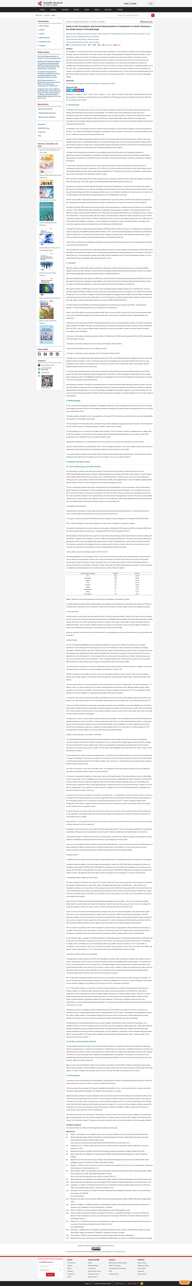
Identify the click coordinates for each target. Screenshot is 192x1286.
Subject (70, 1265)
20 (91, 1060)
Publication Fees (45, 41)
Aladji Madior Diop (83, 36)
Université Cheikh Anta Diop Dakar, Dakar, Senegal (83, 42)
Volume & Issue (114, 1274)
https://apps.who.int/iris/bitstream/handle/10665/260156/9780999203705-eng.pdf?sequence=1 (100, 1143)
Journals (65, 10)
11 (118, 273)
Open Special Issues (45, 109)
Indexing (42, 45)
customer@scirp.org (47, 365)
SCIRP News (118, 1283)
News (86, 10)
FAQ (39, 136)
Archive (41, 34)
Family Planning (71, 83)
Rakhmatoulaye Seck (118, 34)
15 (120, 482)
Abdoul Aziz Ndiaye (90, 34)
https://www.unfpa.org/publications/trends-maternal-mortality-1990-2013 (93, 1176)
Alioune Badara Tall (104, 34)
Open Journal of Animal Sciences (50, 298)
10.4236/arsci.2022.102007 (78, 45)
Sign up (87, 1283)
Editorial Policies (93, 1265)
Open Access (142, 1263)
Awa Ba (128, 34)
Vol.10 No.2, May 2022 (97, 22)
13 (144, 371)
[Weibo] (57, 354)
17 (84, 607)
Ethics (90, 1263)
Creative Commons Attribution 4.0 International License (111, 1251)
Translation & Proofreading (117, 1268)
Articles (53, 10)
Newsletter (41, 124)
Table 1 (68, 523)
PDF (89, 45)
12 (95, 366)
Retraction (141, 1271)
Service (112, 1260)
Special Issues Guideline (46, 117)
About (96, 10)
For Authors (92, 1268)
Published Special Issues (47, 113)
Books (76, 10)
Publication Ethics (143, 1265)
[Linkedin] (51, 354)
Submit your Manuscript (102, 1283)
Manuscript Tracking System (118, 1263)
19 (143, 873)
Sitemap (70, 1271)
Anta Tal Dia (94, 36)
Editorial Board (44, 37)
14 (147, 390)
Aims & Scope (44, 26)
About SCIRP (93, 1260)
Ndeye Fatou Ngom (138, 34)
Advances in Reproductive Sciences (77, 22)
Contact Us (42, 132)
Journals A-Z (72, 1263)
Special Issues (92, 1277)
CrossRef (74, 1196)
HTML (94, 45)
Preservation (142, 1268)
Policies (141, 1260)
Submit (120, 10)
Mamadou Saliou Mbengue (74, 34)
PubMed (80, 1196)
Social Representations (92, 83)
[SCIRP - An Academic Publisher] (50, 3)
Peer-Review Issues (94, 1271)
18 (143, 779)
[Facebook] (45, 354)
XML (99, 45)
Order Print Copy (43, 128)
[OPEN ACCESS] (130, 3)
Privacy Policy (142, 1274)
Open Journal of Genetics (48, 200)
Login (150, 3)
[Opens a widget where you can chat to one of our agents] (184, 1282)
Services (108, 10)
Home (42, 10)
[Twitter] (39, 354)
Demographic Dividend (108, 83)
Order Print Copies (115, 1265)
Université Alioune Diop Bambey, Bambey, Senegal (83, 39)
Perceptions (80, 83)
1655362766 (45, 372)
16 (118, 501)
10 (122, 237)
